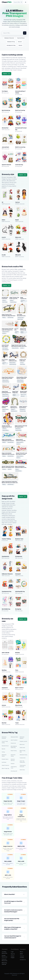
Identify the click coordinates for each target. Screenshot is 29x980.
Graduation (5, 687)
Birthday (17, 652)
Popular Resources (4, 956)
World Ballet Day (6, 609)
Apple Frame (20, 319)
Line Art (4, 237)
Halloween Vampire (22, 737)
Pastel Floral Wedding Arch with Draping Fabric (13, 408)
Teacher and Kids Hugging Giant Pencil (7, 426)
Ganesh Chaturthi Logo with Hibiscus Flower (21, 454)
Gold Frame (22, 364)
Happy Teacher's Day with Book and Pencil (23, 407)
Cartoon (17, 202)
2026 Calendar (5, 652)
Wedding (4, 670)
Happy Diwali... (22, 332)
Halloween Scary (23, 754)
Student (12, 763)
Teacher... (4, 428)
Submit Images (12, 956)
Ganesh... (4, 333)
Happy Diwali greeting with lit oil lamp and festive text (6, 393)
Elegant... (13, 409)
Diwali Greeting (12, 364)
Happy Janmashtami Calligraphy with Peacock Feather (8, 440)
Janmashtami (5, 147)
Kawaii (17, 219)
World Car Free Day (20, 110)
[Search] (21, 2)
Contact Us (23, 959)
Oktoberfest (5, 128)
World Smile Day (6, 110)
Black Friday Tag (5, 768)
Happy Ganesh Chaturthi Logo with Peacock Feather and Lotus (19, 346)
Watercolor (18, 237)
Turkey (3, 752)
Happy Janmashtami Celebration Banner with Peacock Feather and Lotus (20, 468)
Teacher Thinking (6, 538)
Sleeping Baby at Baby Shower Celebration (22, 378)
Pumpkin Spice (5, 759)
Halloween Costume (4, 737)
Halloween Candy (13, 755)
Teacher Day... (18, 430)
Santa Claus (22, 769)
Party (16, 670)
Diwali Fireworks (5, 765)
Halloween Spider (4, 755)
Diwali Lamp (22, 747)
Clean (7, 2)
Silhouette (18, 254)
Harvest (20, 41)
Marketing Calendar (4, 963)
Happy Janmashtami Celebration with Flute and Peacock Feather (8, 454)
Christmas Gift (14, 771)
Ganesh (20, 45)
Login (12, 951)
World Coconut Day (20, 147)
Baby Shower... (20, 380)
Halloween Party (11, 41)
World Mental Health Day (14, 747)
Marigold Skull (23, 397)
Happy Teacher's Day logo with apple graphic (21, 426)
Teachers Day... (13, 302)
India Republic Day (20, 591)
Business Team (19, 538)
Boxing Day (18, 609)
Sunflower (4, 762)
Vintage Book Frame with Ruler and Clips (5, 299)
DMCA (21, 953)
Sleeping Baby (20, 381)
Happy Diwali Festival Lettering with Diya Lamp (5, 408)
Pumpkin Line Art (23, 741)
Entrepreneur (18, 556)
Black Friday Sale (22, 751)
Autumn (4, 705)
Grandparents (5, 556)
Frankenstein (23, 757)
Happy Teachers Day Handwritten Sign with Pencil (8, 315)
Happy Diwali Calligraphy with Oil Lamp (15, 392)
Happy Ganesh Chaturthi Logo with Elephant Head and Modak (20, 441)
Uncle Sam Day (19, 164)
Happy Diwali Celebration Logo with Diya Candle (8, 378)
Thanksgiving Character (22, 766)
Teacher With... (5, 430)
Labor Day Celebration (22, 761)
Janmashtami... (11, 442)
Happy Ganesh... (5, 331)
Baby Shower (18, 705)
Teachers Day (10, 317)
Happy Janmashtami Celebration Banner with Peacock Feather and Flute (10, 482)
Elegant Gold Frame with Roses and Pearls (23, 361)
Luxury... (22, 362)
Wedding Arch (14, 411)
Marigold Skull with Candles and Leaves (23, 392)
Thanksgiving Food (14, 767)
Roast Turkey (14, 750)
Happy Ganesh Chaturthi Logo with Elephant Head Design (8, 330)
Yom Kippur (5, 91)
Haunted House (21, 38)
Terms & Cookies (22, 956)
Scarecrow (13, 743)
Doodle (4, 254)
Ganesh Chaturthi (6, 164)
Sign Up (13, 953)
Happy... (12, 300)
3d (2, 202)
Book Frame (4, 302)
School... (4, 300)
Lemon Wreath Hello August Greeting (5, 346)
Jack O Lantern (14, 740)
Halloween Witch (14, 737)
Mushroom (22, 744)
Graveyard (18, 574)
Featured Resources (4, 959)
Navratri (3, 748)
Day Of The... (23, 394)
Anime (3, 219)
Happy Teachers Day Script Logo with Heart (14, 298)
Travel (16, 722)
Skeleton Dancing (13, 760)
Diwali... (4, 411)
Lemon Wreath (5, 349)
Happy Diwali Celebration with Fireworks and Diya (13, 360)
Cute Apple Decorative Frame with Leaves (21, 315)
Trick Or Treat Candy (5, 742)
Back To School (19, 687)
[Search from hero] (24, 33)
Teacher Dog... (16, 332)
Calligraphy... (22, 409)
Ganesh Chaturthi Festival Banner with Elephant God (8, 467)
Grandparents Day (11, 45)
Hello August (5, 348)
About (21, 951)
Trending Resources (4, 952)
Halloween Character (9, 38)
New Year (4, 722)
